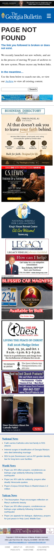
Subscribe (28, 550)
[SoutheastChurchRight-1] (22, 393)
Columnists (43, 547)
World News (9, 465)
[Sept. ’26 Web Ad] (23, 237)
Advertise (42, 550)
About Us (17, 547)
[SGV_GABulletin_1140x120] (27, 533)
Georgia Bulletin (21, 16)
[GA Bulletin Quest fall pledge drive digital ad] (23, 369)
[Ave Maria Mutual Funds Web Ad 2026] (27, 5)
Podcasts (15, 550)
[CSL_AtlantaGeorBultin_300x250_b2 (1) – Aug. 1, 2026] (23, 201)
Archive (9, 81)
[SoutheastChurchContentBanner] (27, 101)
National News (10, 439)
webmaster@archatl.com (37, 542)
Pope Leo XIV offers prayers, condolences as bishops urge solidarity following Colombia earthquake (25, 473)
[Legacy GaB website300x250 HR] (27, 274)
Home (7, 547)
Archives (29, 547)
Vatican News (9, 495)
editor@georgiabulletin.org (17, 542)
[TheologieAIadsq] (27, 165)
